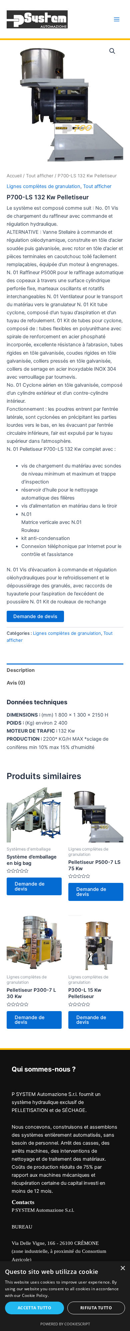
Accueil (14, 175)
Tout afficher (39, 175)
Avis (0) (16, 683)
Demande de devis (35, 616)
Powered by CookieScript (65, 1323)
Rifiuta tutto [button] (96, 1308)
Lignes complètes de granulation (43, 186)
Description (21, 670)
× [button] (122, 1268)
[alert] (65, 1296)
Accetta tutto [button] (34, 1308)
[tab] (65, 670)
